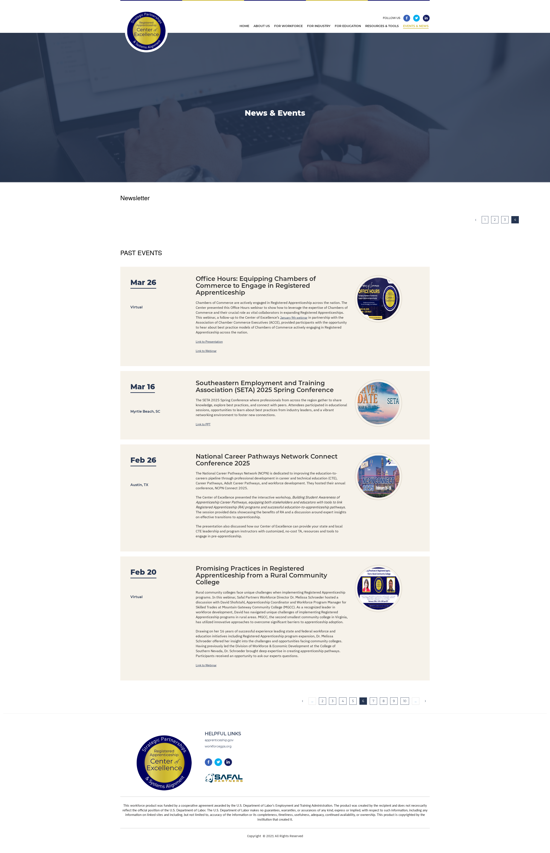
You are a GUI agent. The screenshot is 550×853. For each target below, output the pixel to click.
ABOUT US (262, 26)
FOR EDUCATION (348, 26)
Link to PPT (203, 424)
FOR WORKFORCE (288, 26)
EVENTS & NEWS (416, 26)
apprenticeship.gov (219, 740)
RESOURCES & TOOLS (382, 26)
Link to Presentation (209, 342)
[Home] (168, 56)
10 (406, 701)
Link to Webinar (206, 351)
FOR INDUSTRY (318, 26)
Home (244, 26)
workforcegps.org (218, 746)
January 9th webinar (293, 318)
